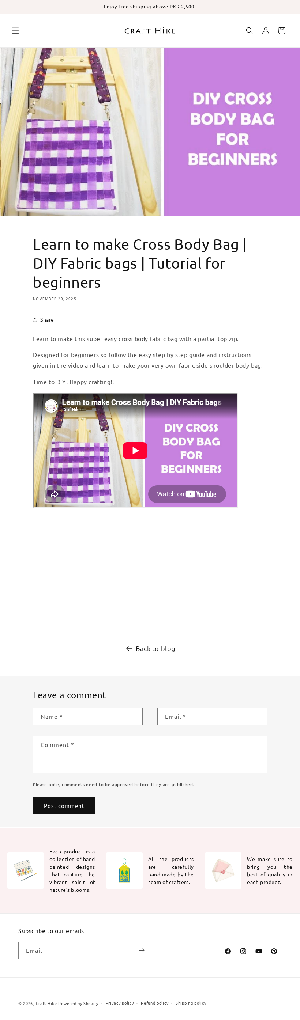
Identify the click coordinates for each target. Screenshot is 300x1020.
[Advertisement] (150, 573)
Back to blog (155, 648)
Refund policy (154, 1003)
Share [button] (47, 319)
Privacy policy (120, 1003)
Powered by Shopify (78, 1003)
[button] (15, 31)
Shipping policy (191, 1003)
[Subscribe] (142, 950)
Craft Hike (46, 1003)
